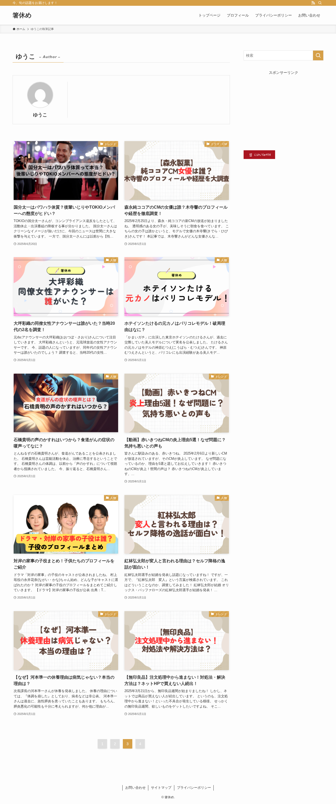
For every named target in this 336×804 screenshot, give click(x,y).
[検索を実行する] (318, 55)
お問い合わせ (135, 788)
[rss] (313, 3)
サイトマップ (161, 788)
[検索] (320, 3)
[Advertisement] (283, 108)
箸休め (22, 15)
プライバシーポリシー (194, 788)
